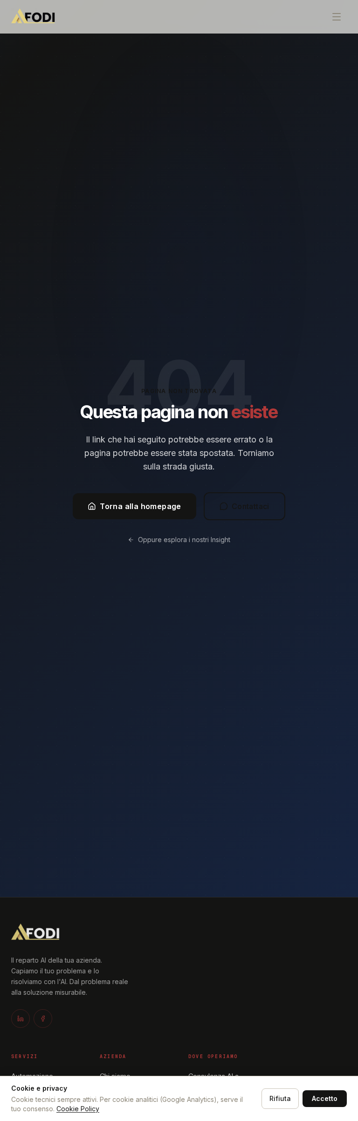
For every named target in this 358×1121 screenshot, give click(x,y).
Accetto (324, 1098)
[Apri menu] (336, 17)
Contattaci (250, 506)
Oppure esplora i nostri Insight (184, 540)
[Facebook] (43, 1018)
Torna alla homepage (140, 506)
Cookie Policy (77, 1109)
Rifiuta (280, 1098)
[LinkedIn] (20, 1018)
